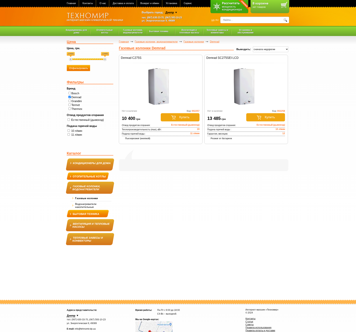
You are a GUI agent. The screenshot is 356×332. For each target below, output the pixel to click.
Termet (75, 105)
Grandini (76, 101)
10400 (71, 54)
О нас (103, 3)
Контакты (88, 3)
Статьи (249, 321)
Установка (171, 3)
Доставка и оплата (123, 3)
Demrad (76, 97)
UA (212, 20)
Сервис (188, 3)
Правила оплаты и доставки (260, 330)
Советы (249, 324)
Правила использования (258, 327)
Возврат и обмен (149, 3)
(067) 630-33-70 (155, 17)
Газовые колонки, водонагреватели (156, 41)
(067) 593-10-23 (173, 17)
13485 (105, 54)
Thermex (76, 108)
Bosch (75, 93)
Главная (71, 3)
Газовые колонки (194, 41)
